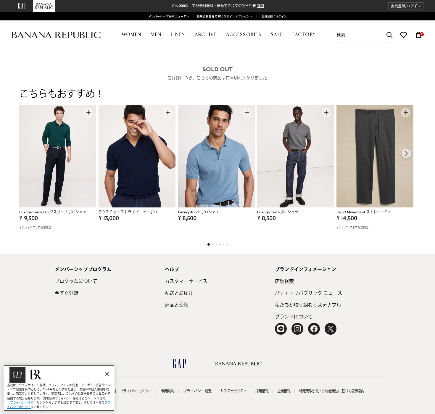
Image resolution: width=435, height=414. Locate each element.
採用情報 (261, 391)
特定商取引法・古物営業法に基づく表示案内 (331, 391)
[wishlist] (403, 35)
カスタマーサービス (186, 281)
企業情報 (283, 391)
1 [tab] (208, 244)
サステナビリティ (233, 391)
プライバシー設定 (197, 391)
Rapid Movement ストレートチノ (363, 212)
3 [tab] (216, 244)
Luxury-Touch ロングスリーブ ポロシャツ (52, 212)
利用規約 (167, 391)
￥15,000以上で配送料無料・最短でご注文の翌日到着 (217, 6)
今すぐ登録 (66, 293)
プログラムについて (76, 281)
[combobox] (365, 35)
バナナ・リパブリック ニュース (308, 293)
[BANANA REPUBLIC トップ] (56, 35)
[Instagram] (297, 329)
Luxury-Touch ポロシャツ (198, 212)
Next (406, 153)
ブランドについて (294, 317)
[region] (59, 388)
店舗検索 (284, 281)
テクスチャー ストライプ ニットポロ (128, 212)
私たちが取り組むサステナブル (308, 305)
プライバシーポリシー (136, 391)
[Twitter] (330, 329)
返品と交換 (176, 305)
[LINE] (281, 329)
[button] (406, 6)
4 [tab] (219, 244)
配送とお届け (179, 293)
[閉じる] (107, 374)
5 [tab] (223, 244)
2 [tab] (212, 244)
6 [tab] (227, 244)
